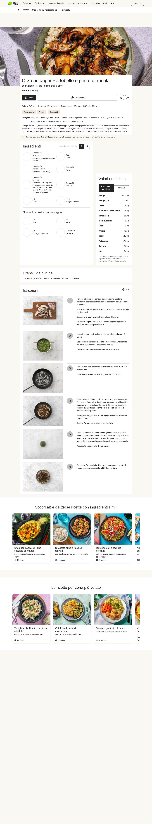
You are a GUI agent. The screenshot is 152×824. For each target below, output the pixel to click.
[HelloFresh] (13, 3)
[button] (56, 146)
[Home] (18, 10)
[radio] (23, 91)
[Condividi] (127, 97)
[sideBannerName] (114, 156)
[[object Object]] (121, 97)
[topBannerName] (76, 20)
